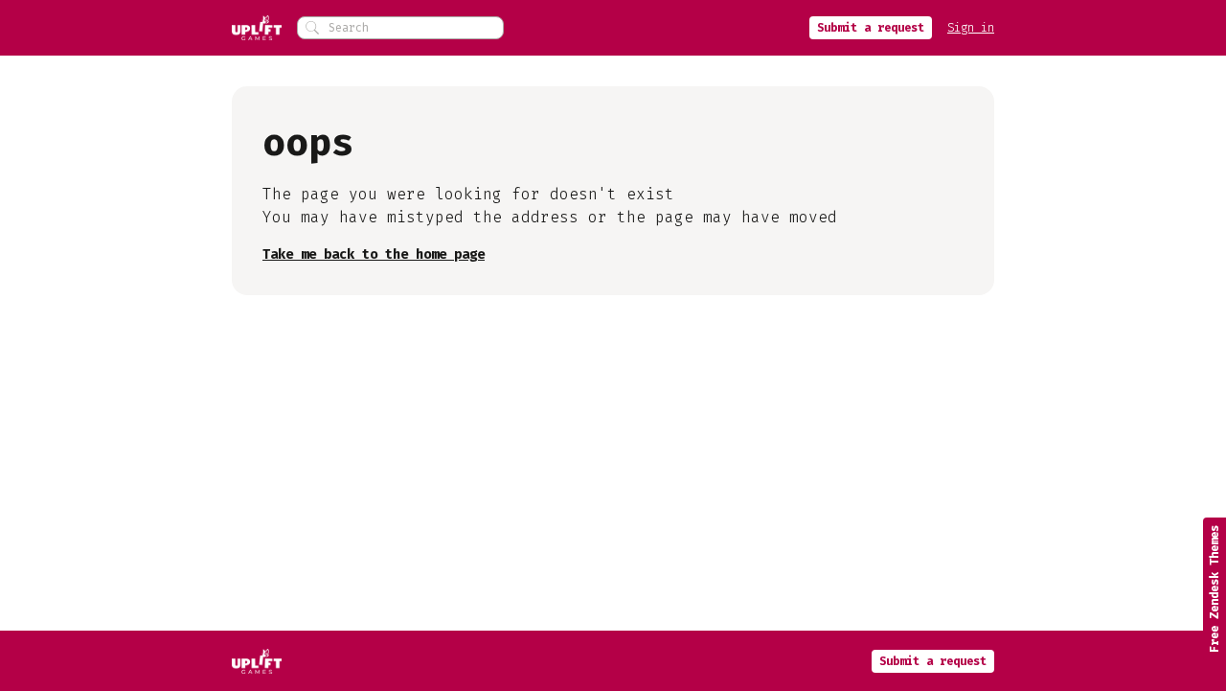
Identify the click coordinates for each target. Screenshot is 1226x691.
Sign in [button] (970, 27)
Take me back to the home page (373, 254)
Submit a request (870, 27)
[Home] (257, 27)
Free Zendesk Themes (1214, 589)
